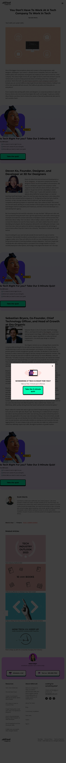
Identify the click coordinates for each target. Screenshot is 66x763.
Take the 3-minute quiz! (33, 390)
